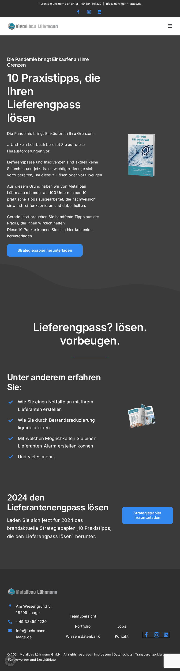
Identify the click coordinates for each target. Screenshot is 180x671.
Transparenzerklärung (151, 654)
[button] (10, 660)
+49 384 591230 (90, 3)
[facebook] (146, 634)
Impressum (102, 654)
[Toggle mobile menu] (170, 25)
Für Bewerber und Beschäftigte (32, 659)
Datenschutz (123, 654)
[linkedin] (166, 634)
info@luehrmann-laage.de (123, 3)
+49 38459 (27, 621)
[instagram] (156, 634)
